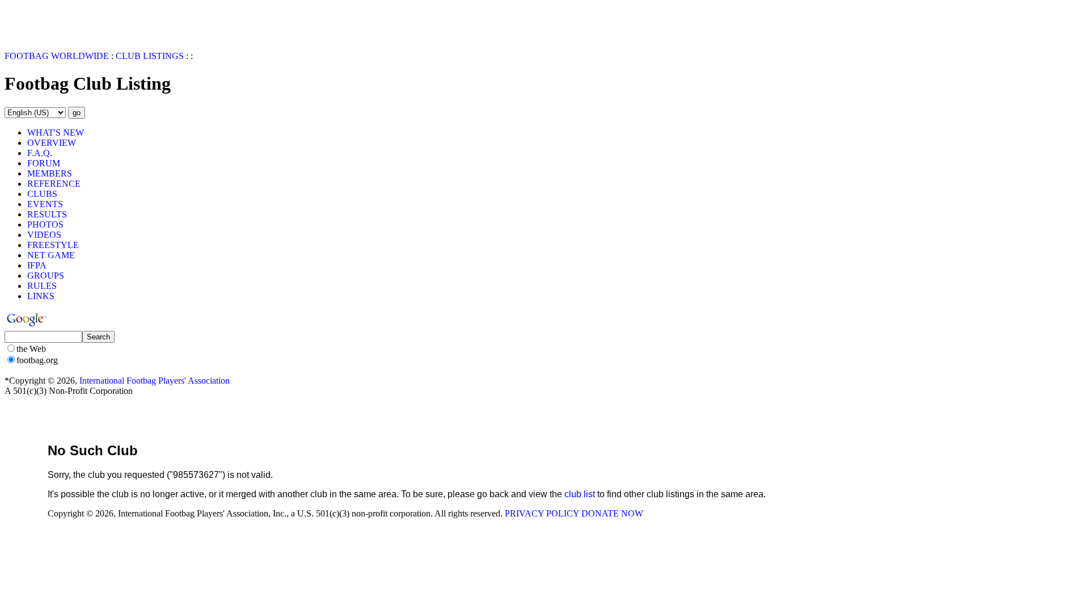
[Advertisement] (71, 22)
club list (579, 494)
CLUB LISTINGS (150, 56)
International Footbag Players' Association (154, 380)
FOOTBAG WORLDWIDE (57, 56)
